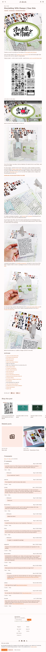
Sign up (29, 619)
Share (13, 393)
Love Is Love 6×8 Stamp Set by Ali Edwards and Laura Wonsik (8, 416)
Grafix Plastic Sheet (10, 366)
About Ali (28, 629)
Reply (9, 469)
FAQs (19, 631)
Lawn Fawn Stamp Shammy (12, 383)
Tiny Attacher (9, 380)
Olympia (24, 216)
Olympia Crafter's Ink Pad (36, 415)
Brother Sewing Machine (11, 369)
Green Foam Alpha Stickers (12, 361)
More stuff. (4, 450)
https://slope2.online (26, 593)
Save (19, 393)
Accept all (4, 649)
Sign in (5, 458)
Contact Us (19, 635)
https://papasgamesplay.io (18, 603)
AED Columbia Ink (10, 371)
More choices (17, 649)
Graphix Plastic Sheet (17, 169)
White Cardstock (9, 360)
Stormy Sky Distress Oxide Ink (12, 374)
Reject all (11, 649)
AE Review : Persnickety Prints (31, 450)
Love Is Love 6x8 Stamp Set (35, 58)
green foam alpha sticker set (33, 306)
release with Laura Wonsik (22, 54)
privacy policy (34, 646)
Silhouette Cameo (14, 171)
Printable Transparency (11, 368)
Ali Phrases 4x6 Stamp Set (12, 357)
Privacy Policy (27, 621)
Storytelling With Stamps (30, 52)
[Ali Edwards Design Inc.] (23, 1)
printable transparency (22, 263)
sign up (10, 458)
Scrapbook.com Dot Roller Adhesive (14, 385)
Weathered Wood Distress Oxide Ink (14, 376)
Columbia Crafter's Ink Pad (22, 415)
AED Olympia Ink (9, 372)
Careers (27, 631)
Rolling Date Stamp (10, 387)
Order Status (18, 633)
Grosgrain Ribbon (10, 377)
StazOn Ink (8, 388)
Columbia (30, 216)
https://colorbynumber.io (21, 585)
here (5, 266)
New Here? (19, 629)
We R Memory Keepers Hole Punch (13, 379)
